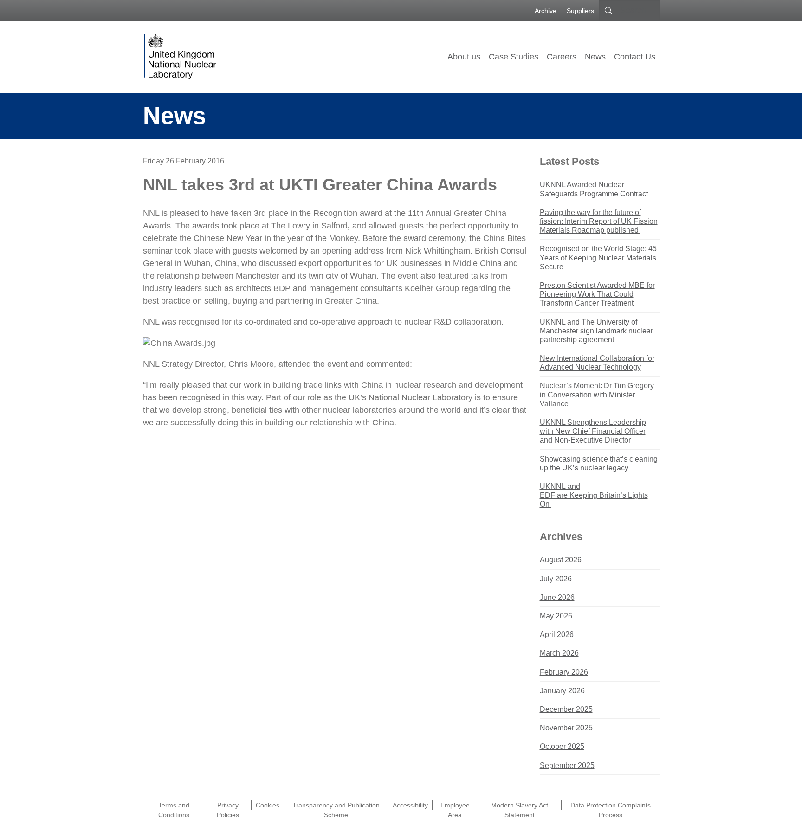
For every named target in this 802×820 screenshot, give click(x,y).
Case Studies (513, 56)
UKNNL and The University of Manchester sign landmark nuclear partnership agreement (596, 331)
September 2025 (567, 765)
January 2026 (562, 691)
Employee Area (455, 805)
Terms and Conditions (173, 805)
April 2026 (557, 634)
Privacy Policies (228, 805)
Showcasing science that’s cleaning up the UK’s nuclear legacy (599, 463)
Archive (545, 10)
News (595, 56)
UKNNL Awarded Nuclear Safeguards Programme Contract (595, 189)
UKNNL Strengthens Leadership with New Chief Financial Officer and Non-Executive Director (593, 431)
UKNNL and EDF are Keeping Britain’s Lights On (594, 495)
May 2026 (556, 616)
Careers (561, 56)
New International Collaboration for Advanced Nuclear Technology (597, 362)
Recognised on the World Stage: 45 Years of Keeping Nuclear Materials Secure (598, 257)
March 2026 (559, 653)
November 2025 (566, 728)
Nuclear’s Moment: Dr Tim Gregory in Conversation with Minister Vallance (597, 394)
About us (463, 56)
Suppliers (580, 10)
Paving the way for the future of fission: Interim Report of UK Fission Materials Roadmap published (599, 221)
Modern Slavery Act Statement (519, 805)
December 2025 (566, 709)
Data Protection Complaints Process (610, 805)
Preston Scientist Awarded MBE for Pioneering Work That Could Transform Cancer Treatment (597, 294)
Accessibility (410, 805)
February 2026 (564, 672)
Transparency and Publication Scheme (336, 805)
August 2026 (561, 560)
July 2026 (556, 579)
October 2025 (562, 746)
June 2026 (557, 597)
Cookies (267, 805)
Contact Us (634, 56)
